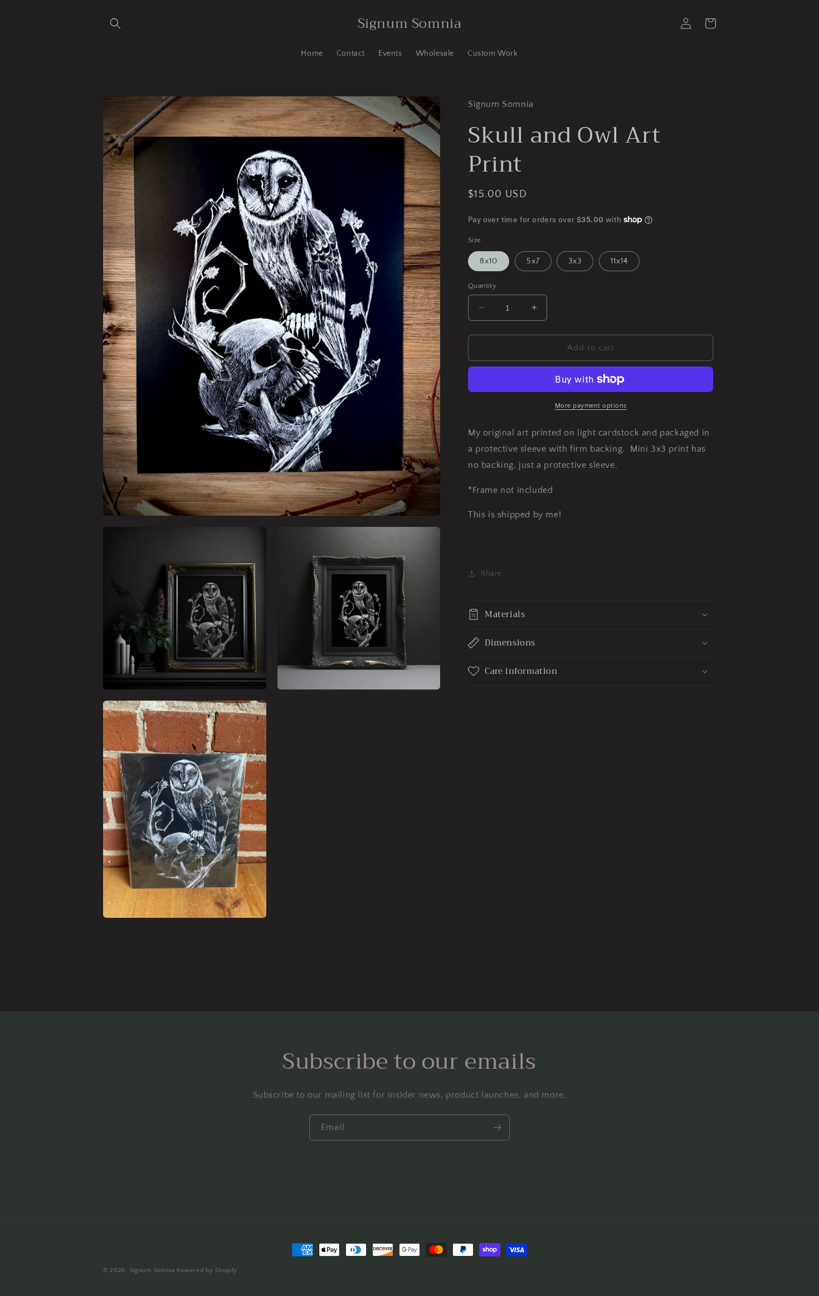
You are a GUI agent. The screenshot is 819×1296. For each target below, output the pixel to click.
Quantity (482, 285)
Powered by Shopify (207, 1270)
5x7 (533, 260)
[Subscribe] (497, 1127)
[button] (115, 23)
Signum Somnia (152, 1270)
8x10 (489, 260)
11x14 (619, 260)
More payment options (591, 405)
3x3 (575, 260)
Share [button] (491, 573)
